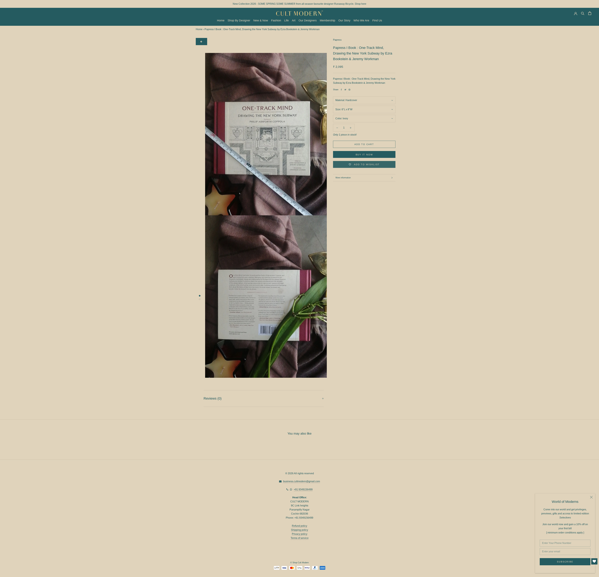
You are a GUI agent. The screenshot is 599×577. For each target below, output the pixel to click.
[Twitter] (345, 90)
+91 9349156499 (303, 489)
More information (343, 177)
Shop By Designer (239, 20)
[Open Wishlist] (594, 561)
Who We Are (361, 20)
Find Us (377, 20)
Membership (327, 20)
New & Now (260, 20)
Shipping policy (299, 530)
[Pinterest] (349, 90)
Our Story (344, 20)
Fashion (276, 20)
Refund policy (299, 526)
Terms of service (300, 538)
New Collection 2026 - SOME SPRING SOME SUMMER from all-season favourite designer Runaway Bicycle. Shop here (299, 3)
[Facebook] (341, 90)
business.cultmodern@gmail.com (301, 481)
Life (286, 20)
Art (293, 20)
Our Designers (308, 20)
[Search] (582, 13)
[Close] (591, 497)
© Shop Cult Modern (299, 562)
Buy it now (364, 154)
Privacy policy (299, 534)
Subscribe (565, 561)
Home (220, 20)
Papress (337, 39)
